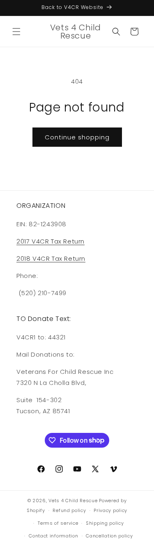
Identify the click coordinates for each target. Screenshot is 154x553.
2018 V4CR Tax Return (50, 258)
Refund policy (69, 510)
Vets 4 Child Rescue (72, 500)
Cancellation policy (109, 536)
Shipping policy (105, 523)
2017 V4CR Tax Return (50, 241)
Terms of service (58, 523)
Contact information (53, 536)
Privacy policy (110, 510)
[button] (16, 32)
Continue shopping (77, 137)
